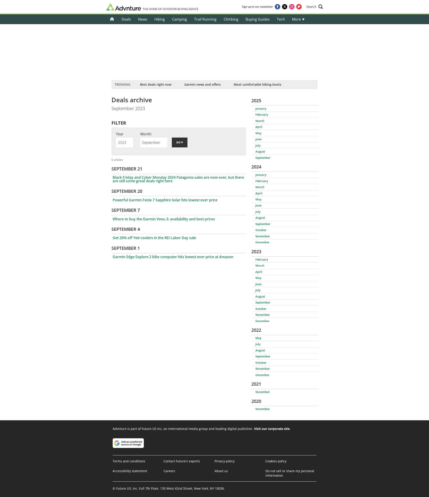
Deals (126, 19)
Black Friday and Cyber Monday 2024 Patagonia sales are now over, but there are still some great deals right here (178, 179)
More (297, 19)
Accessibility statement (130, 471)
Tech (281, 19)
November (262, 236)
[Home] (112, 19)
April (258, 127)
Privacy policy (224, 461)
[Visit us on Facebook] (277, 6)
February (261, 115)
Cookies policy (275, 461)
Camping (179, 19)
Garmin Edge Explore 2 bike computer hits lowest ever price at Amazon (173, 256)
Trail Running (205, 19)
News (142, 19)
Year (120, 134)
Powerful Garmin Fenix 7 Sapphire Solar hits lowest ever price (165, 200)
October (261, 230)
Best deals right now (155, 84)
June (258, 139)
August (260, 151)
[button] (314, 6)
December (262, 242)
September (262, 158)
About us (221, 471)
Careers (169, 471)
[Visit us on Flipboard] (299, 6)
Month (145, 134)
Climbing (231, 19)
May (258, 133)
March (259, 121)
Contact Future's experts (182, 461)
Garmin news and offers (202, 84)
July (258, 145)
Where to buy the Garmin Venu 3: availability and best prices (164, 219)
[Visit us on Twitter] (284, 6)
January (260, 108)
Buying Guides (258, 19)
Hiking (159, 19)
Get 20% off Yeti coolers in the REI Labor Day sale (154, 237)
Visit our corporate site (272, 429)
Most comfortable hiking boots (257, 84)
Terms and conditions (129, 461)
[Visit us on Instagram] (291, 6)
